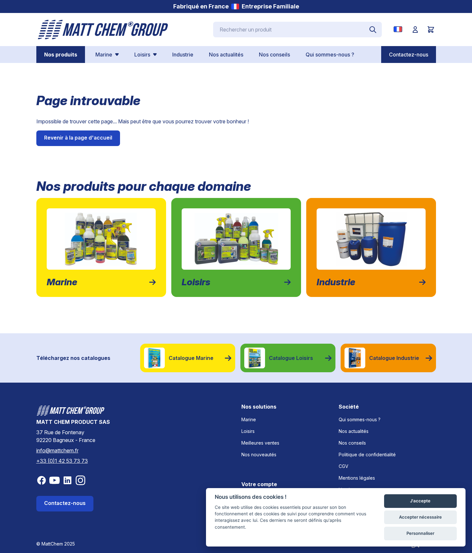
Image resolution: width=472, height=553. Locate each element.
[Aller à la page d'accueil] (103, 29)
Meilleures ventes (260, 443)
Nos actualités (354, 431)
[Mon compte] (415, 29)
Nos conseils (352, 443)
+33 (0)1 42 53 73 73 (62, 461)
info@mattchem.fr (57, 450)
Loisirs (248, 431)
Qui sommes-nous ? (360, 419)
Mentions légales (357, 478)
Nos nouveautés (258, 454)
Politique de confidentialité (367, 454)
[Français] (399, 29)
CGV (343, 466)
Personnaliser (420, 533)
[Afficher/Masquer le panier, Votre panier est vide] (430, 29)
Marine (248, 419)
